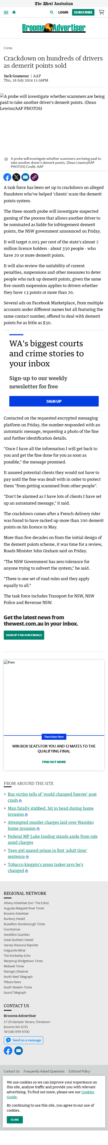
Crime (8, 48)
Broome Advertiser (16, 913)
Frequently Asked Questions (44, 1071)
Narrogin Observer (16, 971)
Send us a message (27, 1040)
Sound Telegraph (15, 992)
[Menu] (6, 12)
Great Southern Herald (18, 940)
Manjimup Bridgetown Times (23, 961)
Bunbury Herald (14, 919)
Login (63, 12)
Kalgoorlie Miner (15, 950)
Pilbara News (12, 982)
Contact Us (12, 1071)
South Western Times (18, 987)
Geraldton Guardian (17, 934)
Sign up (54, 401)
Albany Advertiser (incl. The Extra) (26, 903)
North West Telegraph (18, 977)
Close (15, 1119)
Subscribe (83, 12)
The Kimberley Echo (17, 956)
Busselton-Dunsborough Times (24, 924)
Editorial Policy (79, 1071)
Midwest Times (14, 966)
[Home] (14, 12)
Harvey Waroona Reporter (21, 945)
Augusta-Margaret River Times (24, 908)
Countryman (12, 929)
